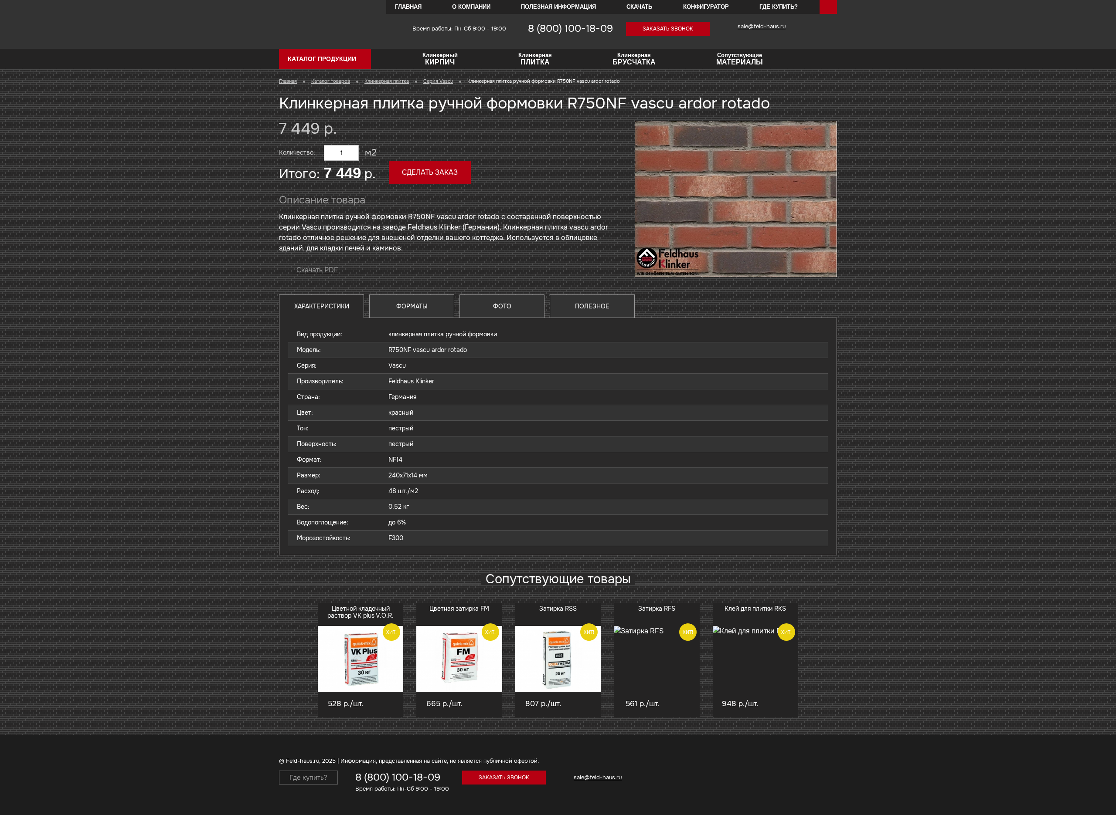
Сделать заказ (430, 172)
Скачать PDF (317, 269)
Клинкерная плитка (386, 81)
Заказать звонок (668, 28)
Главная (408, 6)
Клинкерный (440, 59)
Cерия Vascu (438, 81)
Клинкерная (535, 59)
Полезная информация (558, 6)
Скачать (639, 6)
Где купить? (778, 6)
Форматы (412, 306)
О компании (471, 6)
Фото (502, 306)
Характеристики (321, 306)
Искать (828, 7)
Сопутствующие (739, 59)
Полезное (592, 306)
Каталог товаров (330, 81)
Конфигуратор (706, 6)
